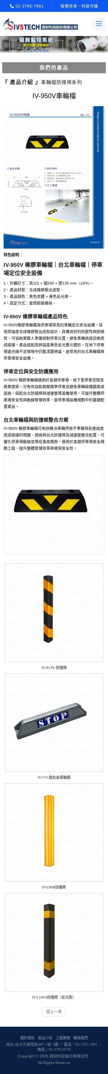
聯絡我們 (80, 1038)
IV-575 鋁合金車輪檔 (54, 777)
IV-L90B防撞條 (54, 887)
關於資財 (27, 1038)
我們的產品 (54, 68)
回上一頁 (54, 1011)
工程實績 (63, 1038)
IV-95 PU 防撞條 (54, 668)
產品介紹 (45, 1038)
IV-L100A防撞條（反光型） (54, 997)
